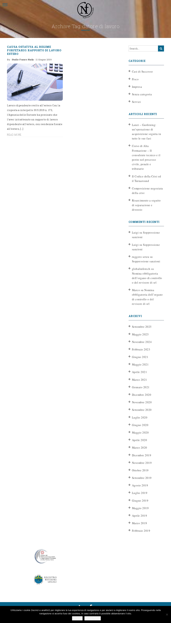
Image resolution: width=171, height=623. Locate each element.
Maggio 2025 (140, 334)
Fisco (135, 79)
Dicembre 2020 (141, 395)
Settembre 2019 (142, 478)
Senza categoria (142, 94)
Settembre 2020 (142, 410)
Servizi (136, 102)
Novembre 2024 (142, 342)
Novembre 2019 (142, 463)
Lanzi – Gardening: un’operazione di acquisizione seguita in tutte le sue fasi (146, 131)
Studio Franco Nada (23, 59)
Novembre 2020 (142, 402)
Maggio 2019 (140, 508)
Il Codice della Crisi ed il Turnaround (146, 178)
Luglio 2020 (139, 417)
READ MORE (14, 134)
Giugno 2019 (140, 500)
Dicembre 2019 (141, 455)
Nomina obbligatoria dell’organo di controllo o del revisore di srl (147, 278)
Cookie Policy (93, 618)
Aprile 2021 (139, 372)
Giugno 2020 (140, 425)
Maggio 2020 (140, 432)
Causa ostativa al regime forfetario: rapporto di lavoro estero (34, 50)
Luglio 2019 (139, 493)
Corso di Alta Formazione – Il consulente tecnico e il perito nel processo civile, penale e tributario (146, 157)
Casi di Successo (142, 71)
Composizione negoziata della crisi (147, 190)
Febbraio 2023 (141, 349)
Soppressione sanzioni (146, 261)
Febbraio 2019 (141, 531)
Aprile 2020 (139, 440)
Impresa (137, 87)
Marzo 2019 (139, 523)
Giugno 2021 (140, 357)
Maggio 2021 (140, 364)
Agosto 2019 (140, 485)
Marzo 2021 (139, 380)
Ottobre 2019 (140, 470)
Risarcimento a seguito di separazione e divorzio (146, 204)
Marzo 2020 (139, 447)
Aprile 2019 (139, 515)
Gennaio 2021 (141, 387)
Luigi (135, 245)
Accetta (77, 618)
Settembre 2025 (142, 327)
